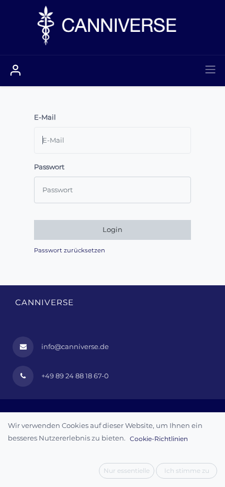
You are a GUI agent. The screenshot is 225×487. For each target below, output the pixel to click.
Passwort (49, 167)
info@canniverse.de (75, 346)
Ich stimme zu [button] (186, 470)
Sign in (16, 70)
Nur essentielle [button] (127, 470)
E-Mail (45, 117)
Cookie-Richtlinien (159, 439)
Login (112, 229)
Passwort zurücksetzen (69, 250)
